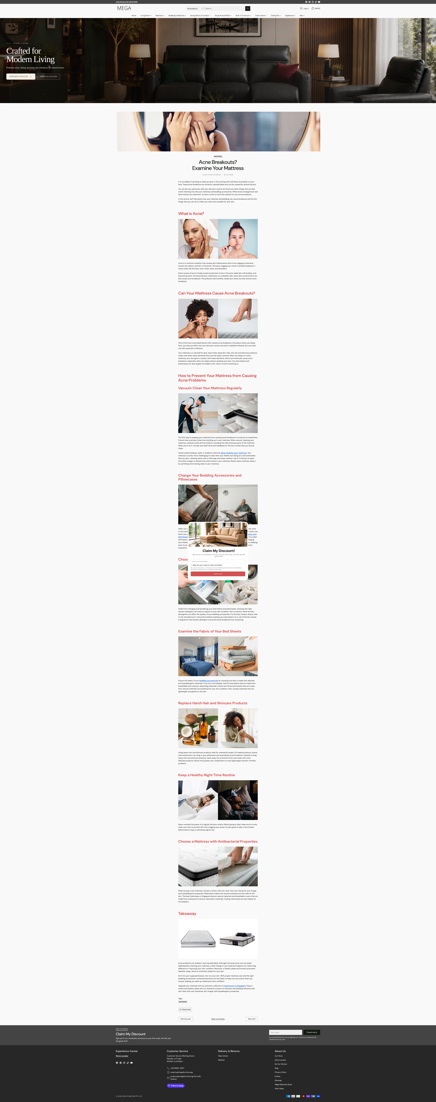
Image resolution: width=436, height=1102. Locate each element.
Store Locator (280, 1060)
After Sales (279, 1088)
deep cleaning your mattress (234, 453)
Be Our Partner (281, 1064)
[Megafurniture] (124, 8)
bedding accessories (208, 680)
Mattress (218, 156)
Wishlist (221, 1060)
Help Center (223, 1056)
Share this (186, 1009)
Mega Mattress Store (283, 1084)
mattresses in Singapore (235, 986)
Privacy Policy (280, 1072)
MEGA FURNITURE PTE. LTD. (132, 1096)
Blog (276, 1068)
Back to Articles (218, 1019)
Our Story (279, 1056)
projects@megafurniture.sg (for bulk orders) (186, 1077)
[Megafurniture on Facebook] (306, 2)
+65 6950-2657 (177, 1068)
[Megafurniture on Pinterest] (309, 2)
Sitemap (278, 1080)
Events (277, 1076)
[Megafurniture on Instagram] (313, 2)
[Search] (247, 8)
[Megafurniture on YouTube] (319, 2)
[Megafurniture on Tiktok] (316, 2)
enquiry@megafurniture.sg (182, 1072)
